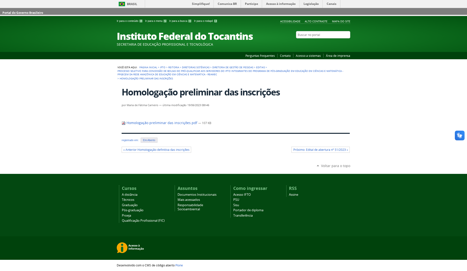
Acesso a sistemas (308, 56)
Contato (285, 56)
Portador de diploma (248, 210)
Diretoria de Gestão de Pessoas (232, 67)
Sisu (236, 205)
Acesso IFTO (242, 195)
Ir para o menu (155, 20)
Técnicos (128, 200)
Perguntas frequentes (260, 56)
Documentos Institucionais (197, 195)
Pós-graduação (133, 210)
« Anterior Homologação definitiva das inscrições (156, 150)
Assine (293, 195)
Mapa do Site (341, 21)
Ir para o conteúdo (129, 20)
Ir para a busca (179, 20)
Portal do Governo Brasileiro (22, 13)
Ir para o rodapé (205, 20)
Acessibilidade (290, 21)
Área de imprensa (338, 56)
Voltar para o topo (335, 165)
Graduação (130, 205)
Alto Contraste (316, 21)
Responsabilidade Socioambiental (190, 207)
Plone (179, 265)
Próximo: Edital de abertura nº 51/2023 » (320, 150)
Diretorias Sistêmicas (195, 67)
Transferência (243, 215)
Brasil (132, 4)
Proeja (126, 215)
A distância (129, 195)
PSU (236, 200)
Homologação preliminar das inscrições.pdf (162, 123)
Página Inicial (148, 67)
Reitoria (173, 67)
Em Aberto (149, 140)
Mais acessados (189, 200)
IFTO (162, 67)
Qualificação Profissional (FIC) (143, 221)
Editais (260, 67)
